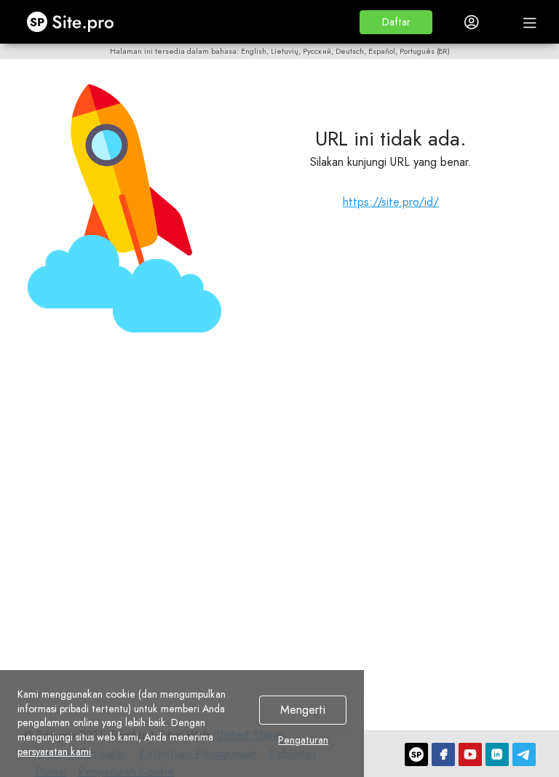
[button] (396, 22)
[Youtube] (470, 754)
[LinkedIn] (497, 754)
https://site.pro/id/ (391, 202)
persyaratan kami (54, 751)
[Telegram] (524, 754)
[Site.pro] (416, 754)
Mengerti (302, 710)
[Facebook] (443, 754)
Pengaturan (303, 740)
